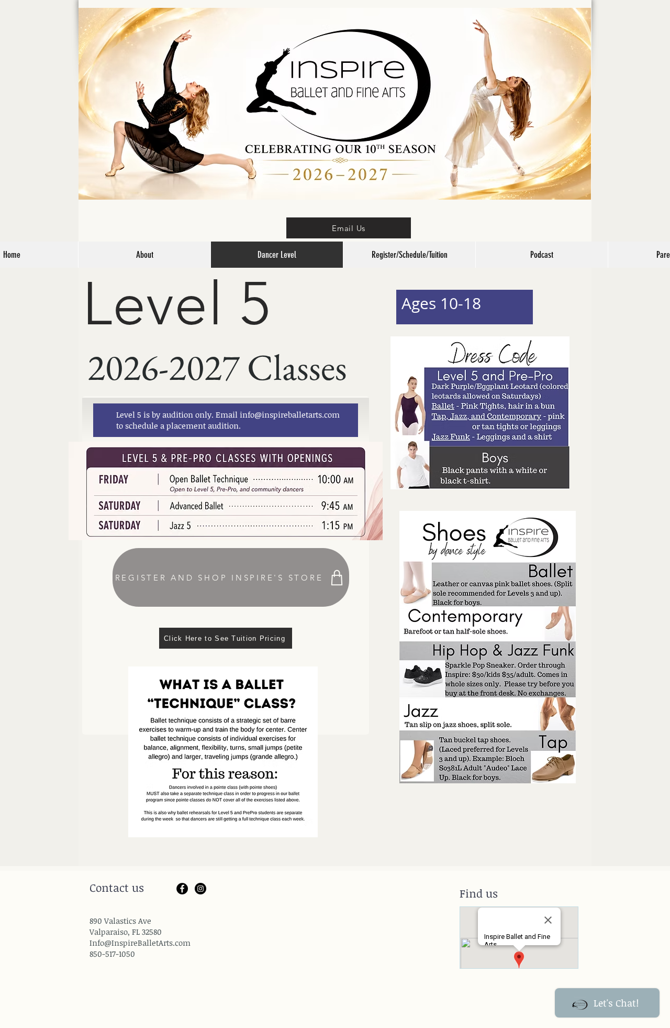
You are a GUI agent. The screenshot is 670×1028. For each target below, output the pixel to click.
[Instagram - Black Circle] (200, 888)
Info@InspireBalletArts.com (140, 942)
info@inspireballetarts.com (290, 414)
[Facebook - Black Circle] (182, 888)
